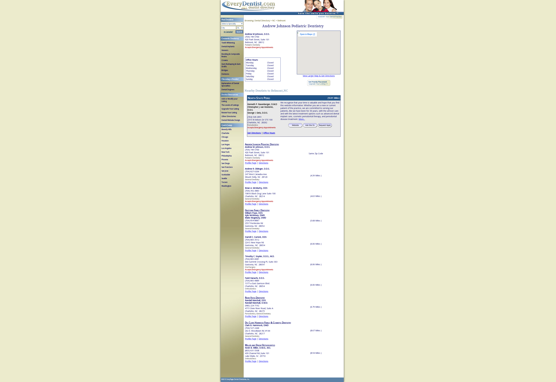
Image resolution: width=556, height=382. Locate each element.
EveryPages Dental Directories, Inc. (238, 379)
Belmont (281, 20)
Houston (225, 140)
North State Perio (259, 98)
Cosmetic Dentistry (230, 38)
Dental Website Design (231, 120)
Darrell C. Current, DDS (256, 237)
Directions (263, 162)
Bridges (225, 70)
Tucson (224, 182)
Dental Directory (262, 20)
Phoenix (225, 159)
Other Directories (229, 116)
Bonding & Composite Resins (231, 55)
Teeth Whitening (228, 42)
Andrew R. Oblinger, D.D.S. (257, 168)
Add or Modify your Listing (230, 100)
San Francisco (227, 167)
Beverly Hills (227, 129)
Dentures (225, 74)
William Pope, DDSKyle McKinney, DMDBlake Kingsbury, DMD (255, 215)
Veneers (225, 50)
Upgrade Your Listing (230, 109)
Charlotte (225, 133)
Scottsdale (226, 174)
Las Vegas (226, 144)
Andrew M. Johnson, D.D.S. (257, 147)
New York (225, 152)
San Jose (225, 171)
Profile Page (250, 162)
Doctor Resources (229, 94)
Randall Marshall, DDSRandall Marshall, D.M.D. (256, 301)
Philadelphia (227, 156)
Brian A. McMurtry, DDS (256, 188)
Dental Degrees (228, 89)
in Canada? (228, 32)
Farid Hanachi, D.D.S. (255, 278)
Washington (226, 186)
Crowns (225, 60)
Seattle (224, 178)
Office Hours (269, 132)
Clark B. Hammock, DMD (257, 325)
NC (273, 20)
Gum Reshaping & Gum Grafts (231, 65)
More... (302, 119)
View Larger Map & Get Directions (319, 75)
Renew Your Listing (229, 112)
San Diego (226, 163)
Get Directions (254, 132)
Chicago (225, 137)
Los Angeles (226, 148)
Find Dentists (250, 7)
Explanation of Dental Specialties (230, 84)
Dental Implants (228, 46)
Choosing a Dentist (229, 79)
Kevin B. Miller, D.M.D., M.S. (258, 347)
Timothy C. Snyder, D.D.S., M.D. (259, 256)
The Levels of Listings (230, 105)
